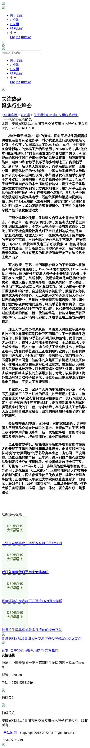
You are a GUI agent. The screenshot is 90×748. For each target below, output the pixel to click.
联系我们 (16, 28)
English (15, 37)
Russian (26, 37)
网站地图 (10, 732)
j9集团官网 (10, 115)
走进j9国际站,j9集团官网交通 (41, 638)
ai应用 (14, 24)
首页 (5, 650)
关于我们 (16, 15)
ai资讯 (14, 19)
